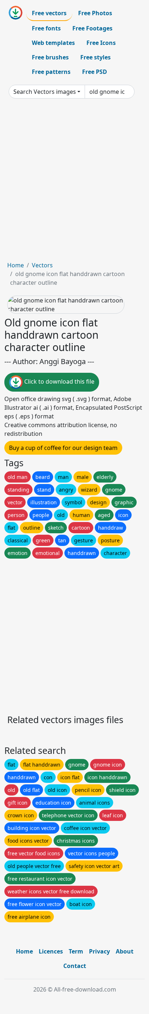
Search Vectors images (44, 92)
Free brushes (50, 57)
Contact (74, 966)
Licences (51, 951)
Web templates (53, 43)
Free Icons (101, 43)
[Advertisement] (74, 182)
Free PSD (94, 72)
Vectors (42, 265)
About (124, 951)
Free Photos (95, 13)
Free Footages (92, 28)
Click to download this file (58, 382)
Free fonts (46, 28)
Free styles (95, 57)
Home (15, 265)
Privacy (99, 951)
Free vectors (49, 13)
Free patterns (51, 72)
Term (76, 951)
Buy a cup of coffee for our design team (63, 448)
